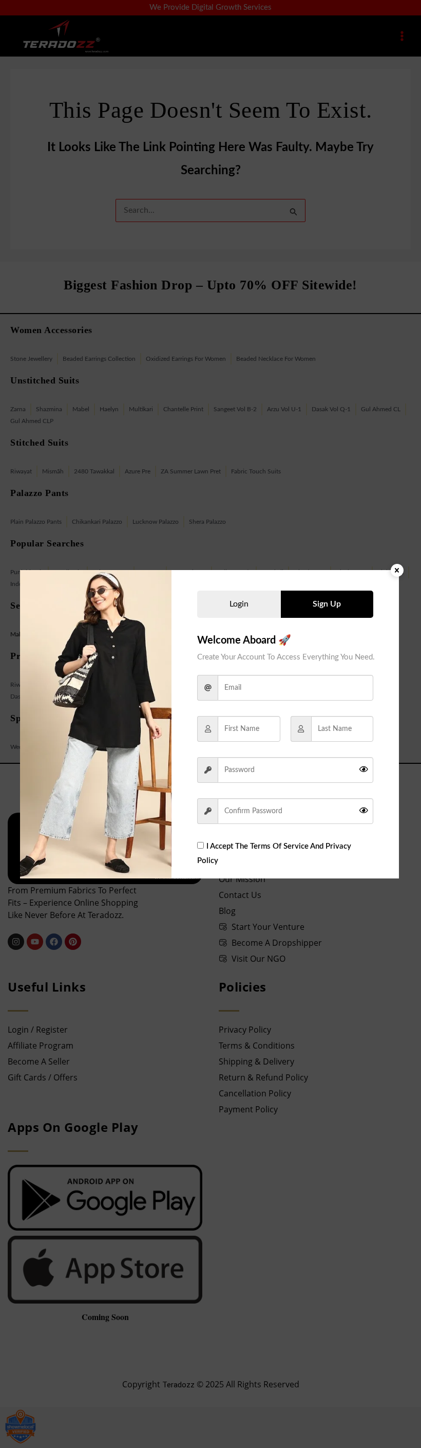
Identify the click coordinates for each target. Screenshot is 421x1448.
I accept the (274, 853)
